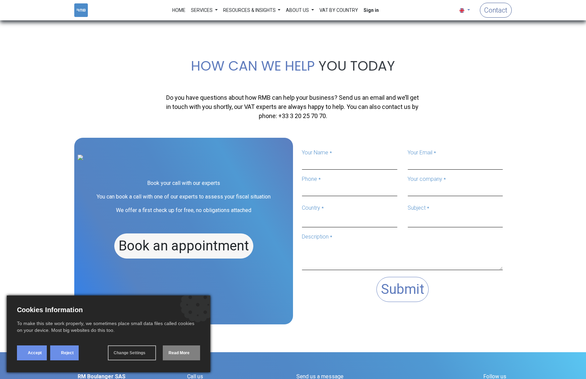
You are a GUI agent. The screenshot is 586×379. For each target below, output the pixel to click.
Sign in (371, 10)
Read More (179, 352)
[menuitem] (179, 10)
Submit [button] (402, 289)
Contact (495, 10)
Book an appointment (184, 246)
